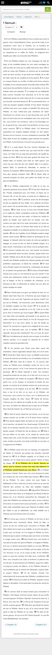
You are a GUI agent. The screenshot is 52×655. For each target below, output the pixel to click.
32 (4, 355)
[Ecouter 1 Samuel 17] (21, 27)
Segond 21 (28, 17)
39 (4, 421)
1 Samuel (9, 22)
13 (17, 157)
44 (38, 470)
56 (21, 602)
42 (13, 456)
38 (5, 414)
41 (5, 450)
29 (40, 329)
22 (21, 237)
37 (32, 399)
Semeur (19, 17)
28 (36, 313)
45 (41, 477)
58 (35, 612)
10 (17, 128)
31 (5, 348)
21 (11, 233)
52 (48, 556)
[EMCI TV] (26, 3)
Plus (36, 17)
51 (44, 546)
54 (10, 580)
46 (30, 490)
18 (19, 199)
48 (5, 519)
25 (29, 270)
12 (5, 147)
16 (5, 186)
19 (12, 210)
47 (46, 504)
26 (5, 292)
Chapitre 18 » (41, 625)
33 (11, 362)
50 (22, 539)
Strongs (22, 32)
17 (30, 189)
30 (4, 336)
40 (42, 431)
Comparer (11, 32)
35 (36, 379)
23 (4, 250)
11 (48, 135)
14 (21, 171)
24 (41, 264)
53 (22, 573)
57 (23, 605)
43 (13, 463)
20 (48, 213)
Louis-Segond (8, 17)
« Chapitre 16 (11, 625)
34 (13, 372)
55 (5, 592)
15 (32, 174)
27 (35, 306)
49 (48, 526)
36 (37, 389)
